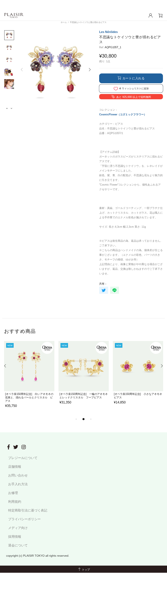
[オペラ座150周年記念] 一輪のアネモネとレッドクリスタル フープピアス (83, 395)
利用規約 (14, 501)
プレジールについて (22, 458)
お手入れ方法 (18, 484)
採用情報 (14, 536)
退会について (18, 545)
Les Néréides (108, 32)
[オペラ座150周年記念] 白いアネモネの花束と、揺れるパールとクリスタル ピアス (29, 397)
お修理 (13, 493)
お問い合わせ (18, 475)
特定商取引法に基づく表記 (27, 510)
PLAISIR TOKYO (14, 15)
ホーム (64, 22)
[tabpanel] (29, 379)
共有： (103, 283)
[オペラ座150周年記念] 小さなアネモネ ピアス (138, 395)
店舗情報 (14, 466)
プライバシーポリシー (24, 519)
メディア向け (18, 528)
